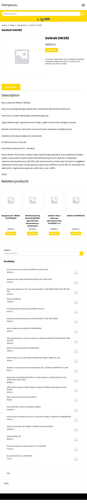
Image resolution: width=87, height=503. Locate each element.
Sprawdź (51, 50)
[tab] (10, 87)
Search (7, 250)
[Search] (81, 254)
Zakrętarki (58, 59)
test (8, 473)
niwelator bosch (62, 61)
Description (10, 87)
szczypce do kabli (59, 64)
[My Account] (38, 19)
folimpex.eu (9, 5)
